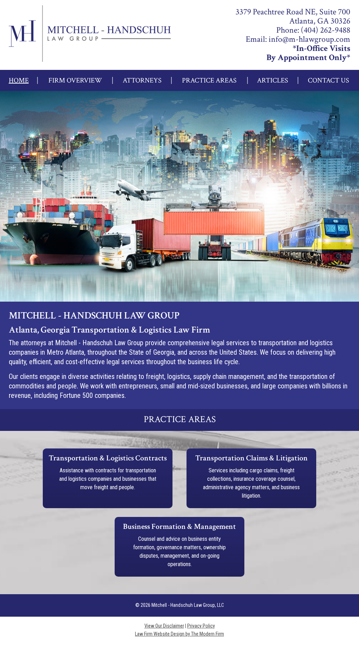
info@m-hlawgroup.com (309, 39)
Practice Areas (209, 80)
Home (19, 80)
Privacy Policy (201, 626)
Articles (272, 80)
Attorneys (142, 80)
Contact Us (328, 80)
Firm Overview (75, 80)
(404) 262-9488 (325, 30)
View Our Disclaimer (164, 626)
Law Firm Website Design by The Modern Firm (179, 634)
